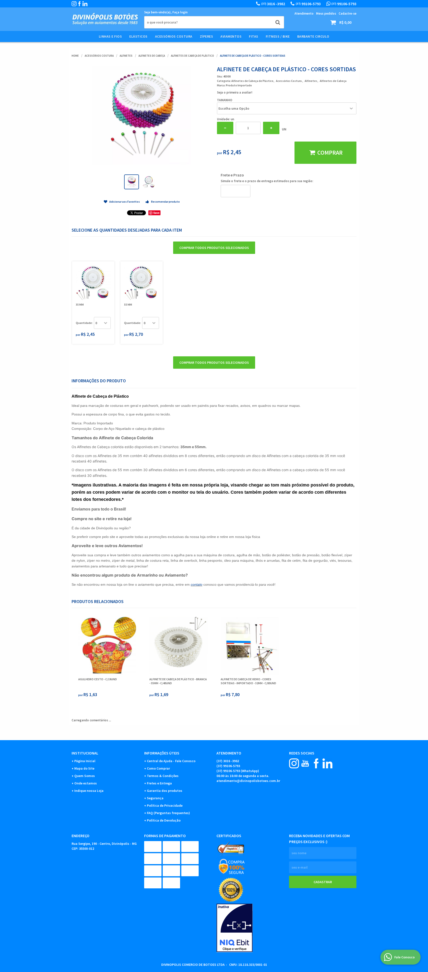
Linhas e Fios (110, 36)
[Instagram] (74, 3)
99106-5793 (308, 3)
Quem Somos (84, 776)
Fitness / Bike (278, 36)
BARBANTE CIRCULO (313, 36)
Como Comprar (158, 768)
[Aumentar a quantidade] (271, 128)
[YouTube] (305, 763)
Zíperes (206, 36)
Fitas (253, 36)
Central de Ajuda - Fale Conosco (171, 761)
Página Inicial (84, 761)
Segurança (155, 798)
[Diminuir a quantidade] (225, 128)
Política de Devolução (164, 820)
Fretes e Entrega (159, 783)
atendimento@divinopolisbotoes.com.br (248, 780)
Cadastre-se (347, 13)
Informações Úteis (161, 753)
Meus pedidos (326, 13)
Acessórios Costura (173, 36)
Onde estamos (85, 783)
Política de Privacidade (165, 805)
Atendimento (304, 13)
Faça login (179, 12)
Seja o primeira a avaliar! (234, 92)
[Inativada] (250, 928)
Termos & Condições (163, 776)
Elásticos (138, 36)
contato (196, 584)
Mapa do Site (84, 768)
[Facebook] (79, 3)
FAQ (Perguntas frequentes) (168, 813)
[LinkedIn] (84, 3)
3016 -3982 (273, 3)
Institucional (85, 753)
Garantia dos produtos (164, 790)
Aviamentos (230, 36)
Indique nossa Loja (89, 790)
